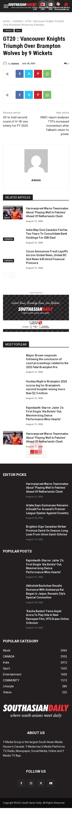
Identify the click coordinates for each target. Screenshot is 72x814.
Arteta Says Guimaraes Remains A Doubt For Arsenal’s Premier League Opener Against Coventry (47, 509)
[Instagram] (31, 783)
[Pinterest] (38, 74)
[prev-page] (5, 275)
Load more (34, 454)
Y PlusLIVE (35, 8)
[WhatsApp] (47, 74)
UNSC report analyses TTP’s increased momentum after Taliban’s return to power (54, 126)
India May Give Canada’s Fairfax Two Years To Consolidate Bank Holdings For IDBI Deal (46, 233)
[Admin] (5, 64)
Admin (15, 63)
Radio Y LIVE (50, 8)
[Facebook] (20, 74)
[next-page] (11, 275)
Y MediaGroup (66, 8)
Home (6, 21)
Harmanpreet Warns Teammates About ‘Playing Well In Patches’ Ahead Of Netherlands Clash (47, 212)
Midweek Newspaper (58, 8)
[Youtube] (51, 783)
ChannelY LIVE (43, 8)
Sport (18, 30)
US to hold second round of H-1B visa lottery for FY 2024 (15, 121)
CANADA (18, 21)
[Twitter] (29, 74)
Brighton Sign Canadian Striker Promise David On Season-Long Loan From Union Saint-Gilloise (47, 530)
